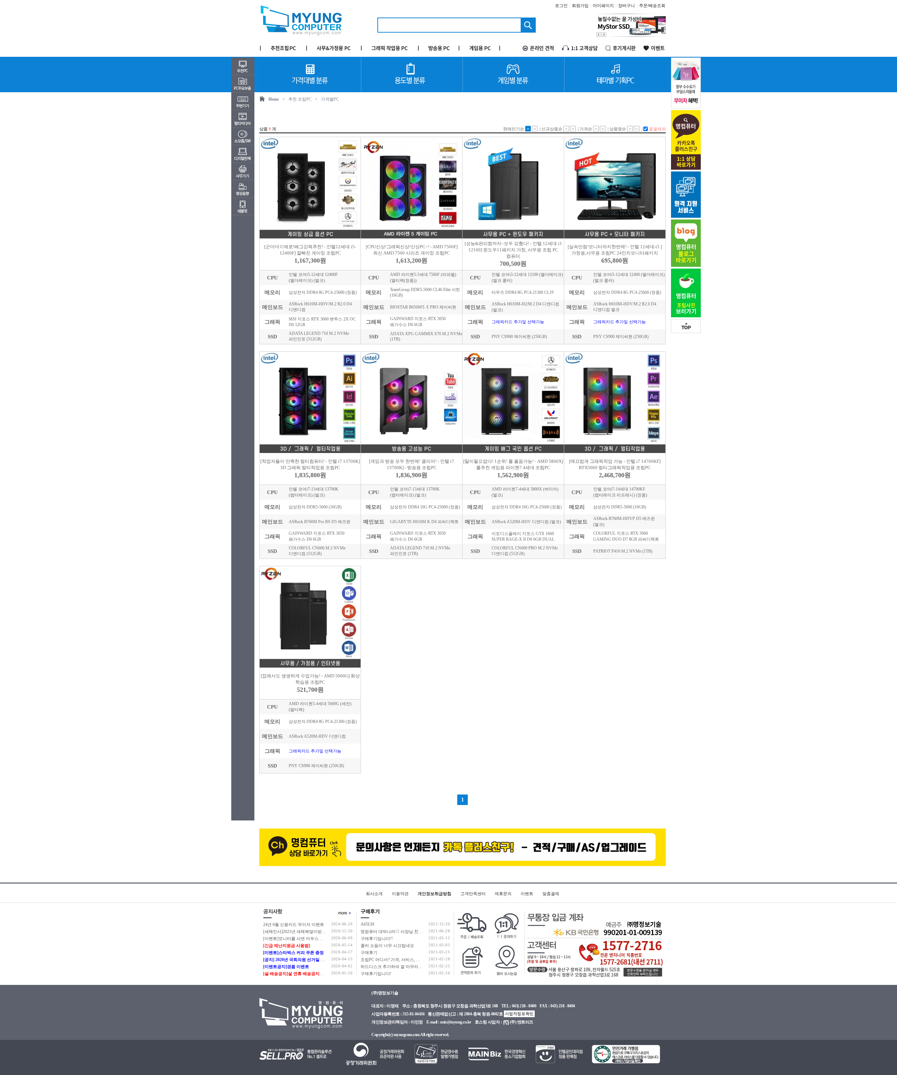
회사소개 (374, 893)
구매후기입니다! (376, 973)
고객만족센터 (473, 893)
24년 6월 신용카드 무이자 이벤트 (293, 924)
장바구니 (626, 5)
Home (273, 99)
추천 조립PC (299, 99)
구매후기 (369, 952)
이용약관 (400, 893)
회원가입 (580, 5)
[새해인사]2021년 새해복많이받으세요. (299, 931)
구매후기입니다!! (377, 938)
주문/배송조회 (652, 5)
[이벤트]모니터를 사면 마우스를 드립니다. (302, 938)
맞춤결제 (550, 893)
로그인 (561, 5)
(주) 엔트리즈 (521, 1022)
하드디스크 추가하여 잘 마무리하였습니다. (400, 966)
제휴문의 (503, 893)
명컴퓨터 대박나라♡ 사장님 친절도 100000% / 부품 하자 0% (416, 931)
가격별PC (330, 99)
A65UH (367, 924)
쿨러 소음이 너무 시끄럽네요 (387, 945)
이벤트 (527, 893)
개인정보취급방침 (434, 893)
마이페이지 (603, 5)
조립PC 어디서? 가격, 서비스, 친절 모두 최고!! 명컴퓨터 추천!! (418, 959)
